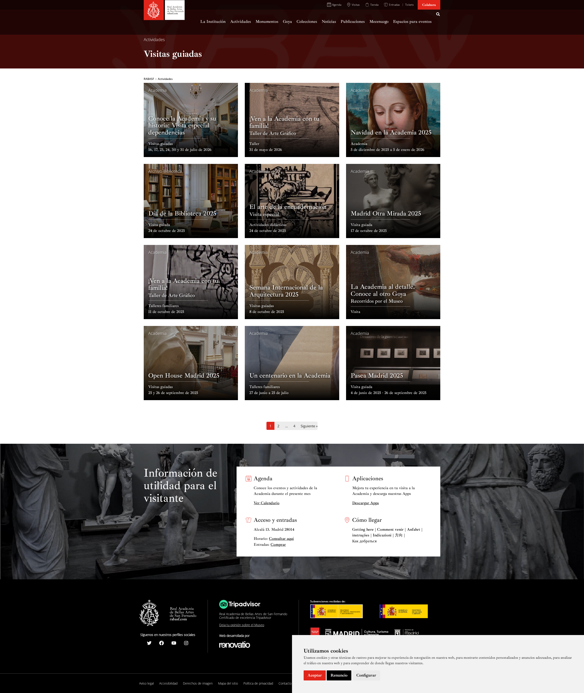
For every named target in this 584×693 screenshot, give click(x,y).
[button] (438, 14)
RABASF (149, 79)
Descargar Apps (365, 503)
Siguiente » (309, 426)
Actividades (154, 39)
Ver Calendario (266, 503)
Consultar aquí (281, 538)
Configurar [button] (366, 675)
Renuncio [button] (339, 675)
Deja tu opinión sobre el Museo (241, 625)
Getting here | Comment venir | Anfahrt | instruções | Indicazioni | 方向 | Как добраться (387, 535)
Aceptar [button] (315, 675)
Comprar (278, 544)
